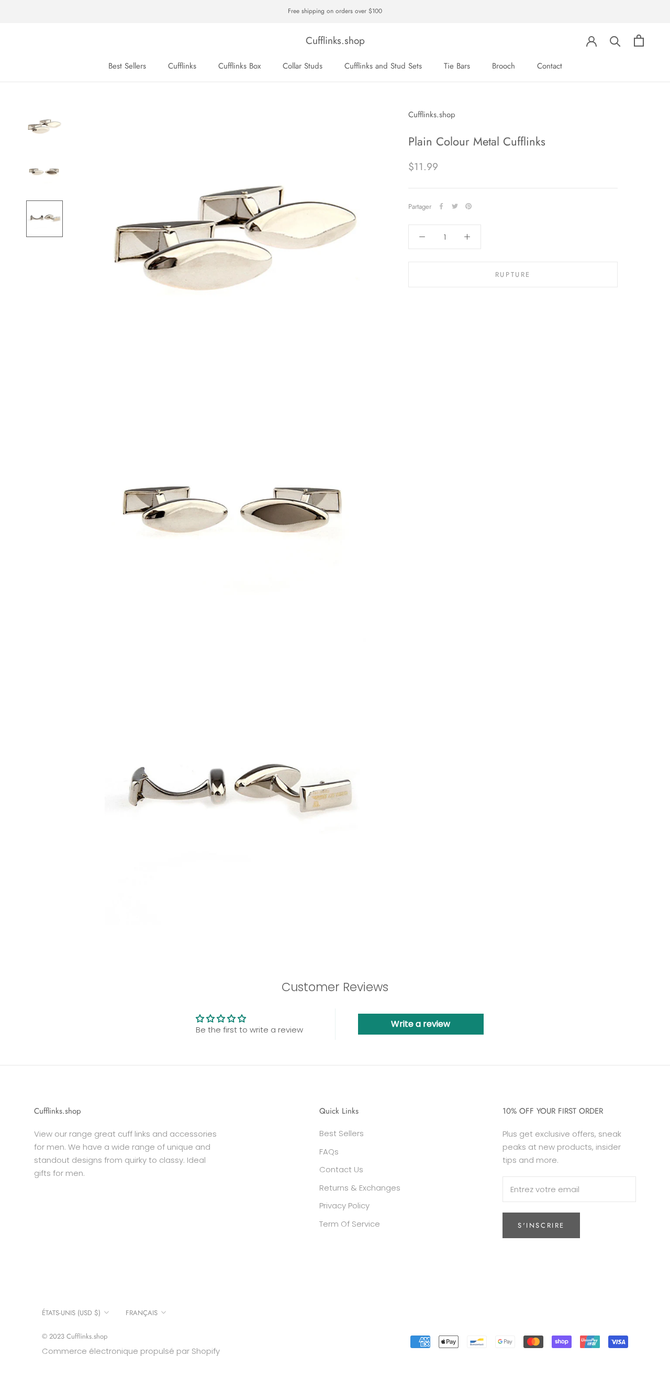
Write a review (420, 1024)
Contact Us (341, 1169)
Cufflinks (182, 66)
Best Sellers (127, 66)
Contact (549, 66)
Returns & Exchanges (359, 1187)
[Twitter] (455, 206)
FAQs (329, 1151)
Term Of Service (349, 1223)
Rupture (513, 274)
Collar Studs (302, 66)
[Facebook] (441, 206)
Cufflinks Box (239, 66)
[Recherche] (615, 40)
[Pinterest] (468, 206)
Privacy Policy (344, 1205)
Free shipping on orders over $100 (335, 11)
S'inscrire (541, 1225)
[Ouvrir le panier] (639, 41)
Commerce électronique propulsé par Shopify (131, 1350)
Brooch (503, 66)
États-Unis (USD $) (71, 1313)
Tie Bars (457, 66)
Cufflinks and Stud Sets (383, 66)
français (142, 1313)
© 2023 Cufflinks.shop (74, 1336)
